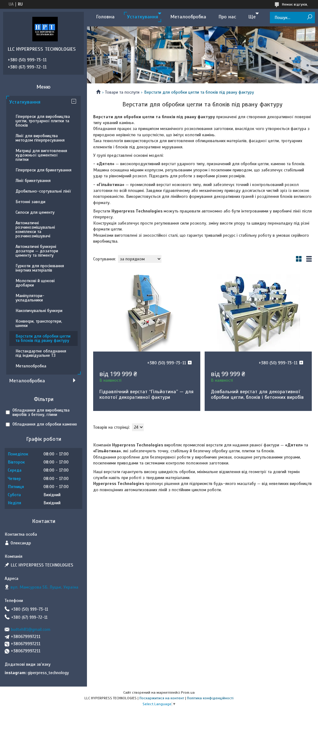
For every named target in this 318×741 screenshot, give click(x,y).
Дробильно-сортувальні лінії (43, 191)
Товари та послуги (122, 92)
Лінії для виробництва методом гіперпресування (40, 138)
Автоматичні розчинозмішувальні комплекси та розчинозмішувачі (35, 229)
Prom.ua (188, 692)
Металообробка (188, 17)
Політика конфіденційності (210, 698)
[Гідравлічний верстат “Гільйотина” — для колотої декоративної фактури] (146, 313)
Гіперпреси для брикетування (43, 170)
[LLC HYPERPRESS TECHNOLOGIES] (45, 28)
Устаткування (142, 17)
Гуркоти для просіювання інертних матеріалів (40, 268)
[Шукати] (309, 17)
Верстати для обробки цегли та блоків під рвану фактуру (43, 338)
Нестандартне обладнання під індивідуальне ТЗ (41, 353)
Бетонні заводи (30, 201)
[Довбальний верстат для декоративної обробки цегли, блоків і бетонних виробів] (258, 313)
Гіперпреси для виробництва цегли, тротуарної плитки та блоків (43, 121)
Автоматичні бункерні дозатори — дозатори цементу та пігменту (37, 251)
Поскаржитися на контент (161, 698)
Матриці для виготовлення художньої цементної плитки (41, 155)
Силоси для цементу (35, 212)
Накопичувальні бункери (39, 310)
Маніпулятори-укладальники (30, 298)
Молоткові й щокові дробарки (35, 283)
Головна (105, 17)
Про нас (227, 17)
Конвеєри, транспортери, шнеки (39, 323)
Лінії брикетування (33, 180)
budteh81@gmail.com (30, 629)
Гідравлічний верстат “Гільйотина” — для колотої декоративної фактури (146, 394)
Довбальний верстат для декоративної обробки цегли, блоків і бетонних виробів (257, 394)
